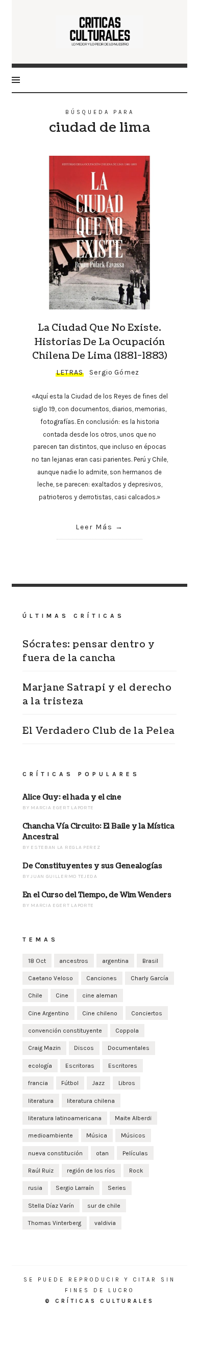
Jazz (98, 1083)
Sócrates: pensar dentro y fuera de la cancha (88, 651)
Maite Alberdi (133, 1118)
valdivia (105, 1223)
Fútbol (70, 1083)
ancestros (73, 960)
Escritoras (79, 1065)
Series (117, 1187)
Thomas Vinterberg (54, 1223)
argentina (115, 960)
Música (96, 1135)
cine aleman (99, 995)
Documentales (129, 1047)
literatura (41, 1100)
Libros (126, 1083)
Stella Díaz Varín (51, 1205)
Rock (136, 1170)
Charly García (149, 978)
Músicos (133, 1135)
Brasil (150, 960)
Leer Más (94, 527)
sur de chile (103, 1205)
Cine (62, 995)
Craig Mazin (44, 1047)
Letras (69, 372)
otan (102, 1153)
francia (38, 1083)
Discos (84, 1047)
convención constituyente (65, 1030)
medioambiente (50, 1135)
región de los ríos (91, 1170)
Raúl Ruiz (41, 1170)
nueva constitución (55, 1153)
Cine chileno (99, 1013)
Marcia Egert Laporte (62, 808)
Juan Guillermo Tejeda (64, 876)
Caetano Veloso (50, 978)
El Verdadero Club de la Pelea (98, 731)
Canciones (101, 978)
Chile (35, 995)
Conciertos (146, 1013)
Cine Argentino (48, 1013)
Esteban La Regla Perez (65, 847)
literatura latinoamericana (65, 1118)
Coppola (127, 1030)
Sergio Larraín (75, 1187)
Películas (135, 1153)
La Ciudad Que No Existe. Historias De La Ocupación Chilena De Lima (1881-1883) (99, 341)
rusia (35, 1187)
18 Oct (37, 960)
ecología (40, 1065)
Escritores (122, 1065)
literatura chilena (91, 1100)
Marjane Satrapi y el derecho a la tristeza (96, 694)
